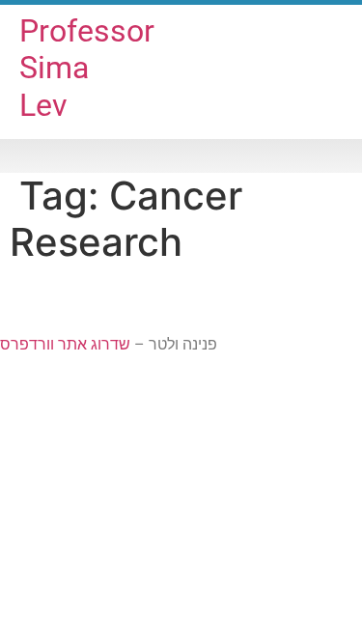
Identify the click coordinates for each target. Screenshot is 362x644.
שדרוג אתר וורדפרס (65, 344)
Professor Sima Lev (86, 68)
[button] (181, 156)
